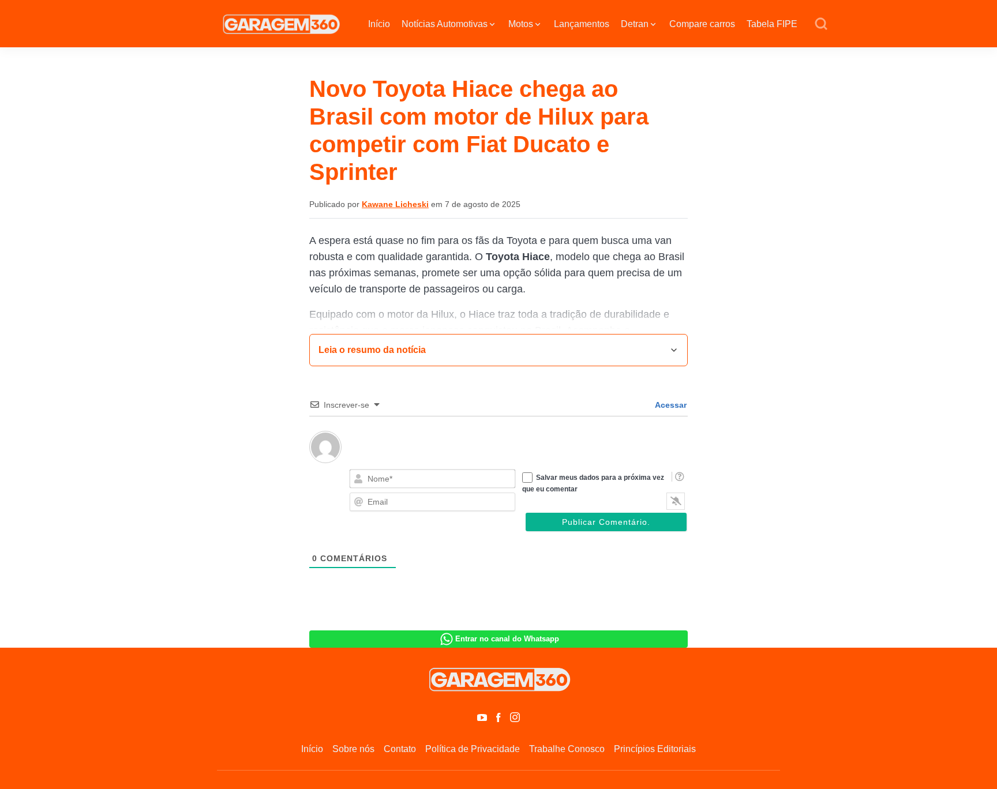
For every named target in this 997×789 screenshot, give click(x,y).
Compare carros (702, 24)
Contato (400, 749)
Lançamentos (581, 24)
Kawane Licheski (395, 204)
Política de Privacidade (472, 749)
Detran (635, 24)
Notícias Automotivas (445, 24)
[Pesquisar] (821, 24)
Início (379, 24)
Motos (520, 24)
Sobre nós (353, 749)
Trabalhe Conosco (567, 749)
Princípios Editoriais (655, 749)
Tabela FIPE (772, 24)
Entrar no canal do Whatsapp (507, 638)
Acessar (670, 404)
